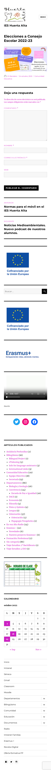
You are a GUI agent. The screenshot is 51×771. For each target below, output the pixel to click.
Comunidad (10, 710)
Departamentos (14, 483)
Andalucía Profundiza (16, 451)
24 (7, 639)
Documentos (10, 723)
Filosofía (13, 503)
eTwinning (14, 462)
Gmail (7, 680)
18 (13, 634)
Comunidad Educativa (17, 472)
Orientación (15, 514)
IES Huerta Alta (15, 25)
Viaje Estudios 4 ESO (16, 548)
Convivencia (15, 490)
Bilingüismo (12, 455)
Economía (14, 500)
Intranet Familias (12, 735)
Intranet (8, 668)
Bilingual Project (17, 458)
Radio (7, 729)
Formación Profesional (17, 538)
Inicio (6, 662)
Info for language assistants (22, 465)
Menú (43, 17)
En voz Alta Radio (15, 524)
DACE (11, 496)
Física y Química (17, 507)
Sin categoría (12, 542)
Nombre (9, 146)
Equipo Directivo (17, 476)
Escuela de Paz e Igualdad (23, 493)
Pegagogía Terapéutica (22, 521)
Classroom (9, 686)
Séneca (7, 674)
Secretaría (14, 479)
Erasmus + (11, 528)
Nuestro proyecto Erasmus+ (22, 535)
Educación (9, 717)
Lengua (12, 510)
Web (6, 170)
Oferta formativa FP (13, 753)
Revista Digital (11, 747)
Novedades (14, 531)
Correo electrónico (15, 158)
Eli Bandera (12, 76)
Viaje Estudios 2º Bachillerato (20, 545)
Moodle (7, 692)
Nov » (38, 649)
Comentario (11, 108)
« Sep (12, 649)
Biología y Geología (18, 486)
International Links (18, 469)
